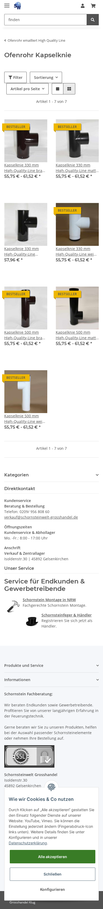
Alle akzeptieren (52, 856)
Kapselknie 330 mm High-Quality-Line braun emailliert (25, 167)
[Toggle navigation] (7, 3)
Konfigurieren (52, 889)
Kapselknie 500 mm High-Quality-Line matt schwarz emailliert (76, 335)
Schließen (53, 874)
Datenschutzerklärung (28, 843)
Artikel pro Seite (25, 88)
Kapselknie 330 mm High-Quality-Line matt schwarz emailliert (76, 167)
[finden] (93, 19)
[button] (83, 6)
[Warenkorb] (93, 6)
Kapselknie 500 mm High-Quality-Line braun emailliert (25, 335)
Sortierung (43, 77)
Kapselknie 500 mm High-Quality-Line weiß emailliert (24, 418)
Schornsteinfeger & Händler (66, 615)
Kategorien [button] (16, 474)
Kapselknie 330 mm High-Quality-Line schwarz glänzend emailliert (21, 251)
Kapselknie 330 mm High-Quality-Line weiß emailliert (76, 251)
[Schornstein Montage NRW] (13, 605)
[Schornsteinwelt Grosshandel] (17, 6)
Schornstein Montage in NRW (49, 599)
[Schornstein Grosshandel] (32, 621)
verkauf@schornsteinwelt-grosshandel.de (41, 517)
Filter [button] (17, 77)
